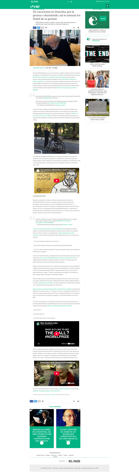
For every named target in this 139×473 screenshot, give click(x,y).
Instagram (48, 394)
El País (34, 1)
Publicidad (55, 468)
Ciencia (55, 457)
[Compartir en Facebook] (34, 28)
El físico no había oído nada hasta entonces (59, 305)
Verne (35, 6)
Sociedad (71, 455)
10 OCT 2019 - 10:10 (51, 67)
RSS (94, 468)
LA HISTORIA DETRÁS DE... (39, 9)
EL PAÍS (74, 461)
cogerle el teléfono (64, 388)
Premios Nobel (40, 455)
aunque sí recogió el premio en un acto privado (46, 391)
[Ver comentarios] (46, 28)
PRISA (97, 468)
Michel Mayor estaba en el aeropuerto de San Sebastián (49, 77)
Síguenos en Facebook (68, 1)
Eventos (60, 455)
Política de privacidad (68, 468)
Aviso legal (60, 468)
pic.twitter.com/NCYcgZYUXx (57, 103)
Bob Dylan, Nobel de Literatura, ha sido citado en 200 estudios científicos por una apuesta (41, 435)
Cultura (65, 455)
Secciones (107, 6)
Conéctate (98, 1)
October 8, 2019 (60, 105)
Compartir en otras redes (42, 28)
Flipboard (53, 394)
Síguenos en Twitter (71, 1)
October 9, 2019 (67, 224)
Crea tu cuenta (105, 1)
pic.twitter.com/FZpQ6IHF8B (44, 222)
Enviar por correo (78, 28)
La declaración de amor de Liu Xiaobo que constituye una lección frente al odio (68, 435)
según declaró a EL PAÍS (45, 283)
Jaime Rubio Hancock (38, 67)
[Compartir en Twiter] (38, 28)
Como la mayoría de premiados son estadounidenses (48, 229)
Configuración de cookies (86, 468)
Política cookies (77, 468)
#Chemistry (67, 221)
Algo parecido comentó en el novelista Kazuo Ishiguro (52, 289)
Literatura (54, 455)
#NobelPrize (48, 98)
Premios (48, 455)
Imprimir (74, 28)
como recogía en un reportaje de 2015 (58, 258)
